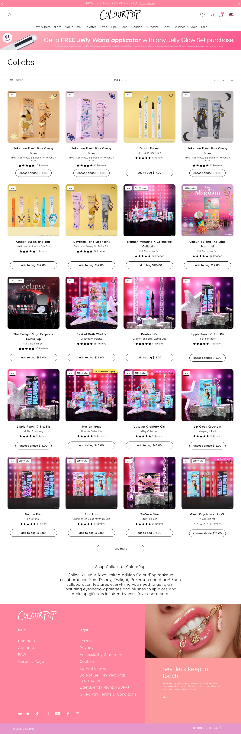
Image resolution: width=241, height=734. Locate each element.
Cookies (87, 661)
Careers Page (31, 661)
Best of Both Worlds (91, 334)
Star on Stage (91, 426)
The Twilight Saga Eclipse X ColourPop (33, 336)
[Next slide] (239, 3)
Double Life (149, 334)
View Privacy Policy (185, 689)
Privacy (87, 647)
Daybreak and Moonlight (91, 241)
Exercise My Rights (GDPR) (104, 687)
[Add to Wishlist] (54, 95)
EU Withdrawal (94, 668)
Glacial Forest (149, 148)
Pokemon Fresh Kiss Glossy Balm (34, 150)
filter (19, 80)
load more (120, 548)
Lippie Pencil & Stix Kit (207, 334)
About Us (26, 647)
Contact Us (28, 640)
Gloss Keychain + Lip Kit (207, 514)
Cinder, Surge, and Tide (33, 241)
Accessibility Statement (102, 654)
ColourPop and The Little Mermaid (207, 244)
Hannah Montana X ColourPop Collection (149, 244)
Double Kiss (33, 514)
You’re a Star (149, 514)
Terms (85, 640)
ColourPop (29, 728)
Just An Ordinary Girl (149, 426)
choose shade (35, 173)
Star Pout (91, 514)
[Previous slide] (2, 3)
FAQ (22, 654)
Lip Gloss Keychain (207, 426)
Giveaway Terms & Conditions (108, 694)
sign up (167, 697)
